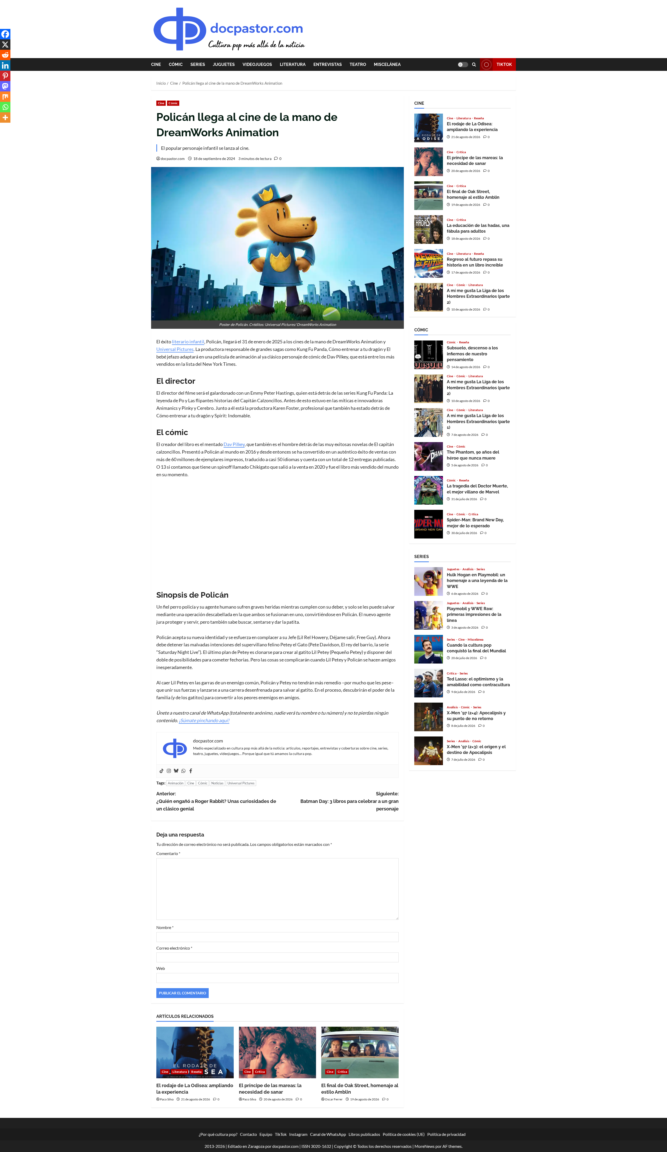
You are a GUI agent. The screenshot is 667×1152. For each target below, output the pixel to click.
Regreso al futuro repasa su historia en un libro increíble (428, 263)
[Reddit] (5, 55)
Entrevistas (327, 64)
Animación (175, 783)
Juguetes (224, 64)
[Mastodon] (5, 86)
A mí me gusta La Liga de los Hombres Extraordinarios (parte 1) (428, 422)
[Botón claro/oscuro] (463, 64)
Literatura (293, 64)
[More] (5, 117)
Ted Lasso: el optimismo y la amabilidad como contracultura (428, 683)
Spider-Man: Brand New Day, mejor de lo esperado (428, 524)
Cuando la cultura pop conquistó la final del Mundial (428, 649)
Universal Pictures (175, 349)
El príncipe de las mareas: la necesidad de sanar (428, 161)
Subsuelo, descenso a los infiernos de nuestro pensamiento (428, 354)
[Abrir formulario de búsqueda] (474, 64)
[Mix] (5, 96)
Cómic (176, 64)
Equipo (266, 1134)
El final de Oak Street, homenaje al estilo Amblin (428, 195)
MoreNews (425, 1145)
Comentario (168, 853)
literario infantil (188, 341)
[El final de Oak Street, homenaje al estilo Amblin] (360, 1052)
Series (197, 64)
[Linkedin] (5, 65)
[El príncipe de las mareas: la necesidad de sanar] (277, 1052)
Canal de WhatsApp (328, 1134)
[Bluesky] (176, 771)
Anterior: (216, 801)
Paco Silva (167, 1099)
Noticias (217, 783)
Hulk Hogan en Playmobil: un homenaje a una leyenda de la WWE (428, 581)
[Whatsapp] (183, 771)
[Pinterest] (5, 76)
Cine (156, 64)
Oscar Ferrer (334, 1099)
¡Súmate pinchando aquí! (204, 720)
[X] (5, 44)
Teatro (358, 64)
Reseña (196, 1072)
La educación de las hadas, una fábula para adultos (428, 229)
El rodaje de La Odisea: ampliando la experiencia (428, 128)
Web (160, 968)
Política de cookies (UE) (404, 1134)
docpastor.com (173, 158)
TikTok (504, 64)
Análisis (468, 569)
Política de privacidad (446, 1134)
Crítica (260, 1072)
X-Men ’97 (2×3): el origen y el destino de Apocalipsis (428, 750)
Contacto (248, 1134)
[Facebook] (190, 771)
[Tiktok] (161, 771)
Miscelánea (387, 64)
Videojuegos (257, 64)
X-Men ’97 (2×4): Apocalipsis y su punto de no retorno (428, 717)
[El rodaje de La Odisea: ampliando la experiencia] (195, 1052)
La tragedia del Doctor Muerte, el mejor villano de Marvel (428, 490)
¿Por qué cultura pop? (218, 1134)
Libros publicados (364, 1134)
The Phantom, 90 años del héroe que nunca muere (428, 456)
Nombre (165, 927)
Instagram (298, 1134)
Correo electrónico (174, 947)
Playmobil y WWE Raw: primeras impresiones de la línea (428, 615)
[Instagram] (168, 771)
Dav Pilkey (234, 444)
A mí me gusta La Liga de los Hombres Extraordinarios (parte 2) (428, 297)
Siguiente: (349, 801)
